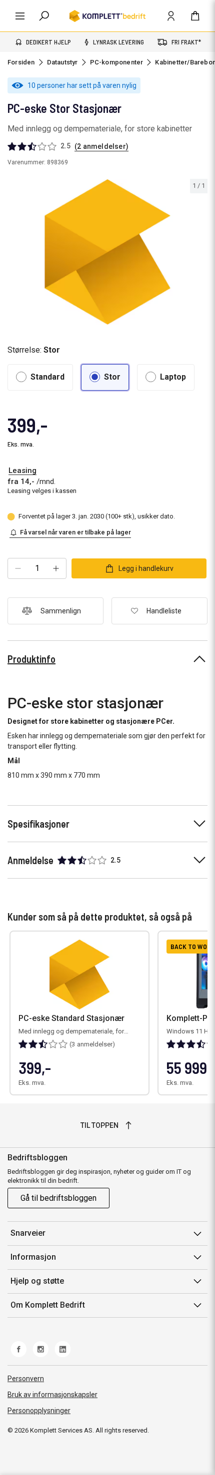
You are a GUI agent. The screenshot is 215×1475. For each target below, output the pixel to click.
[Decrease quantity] (18, 568)
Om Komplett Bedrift (47, 1305)
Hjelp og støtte (37, 1281)
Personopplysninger (39, 1411)
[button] (40, 377)
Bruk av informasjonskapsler (53, 1395)
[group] (108, 252)
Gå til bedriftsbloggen (58, 1198)
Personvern (26, 1379)
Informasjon (33, 1257)
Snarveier (28, 1233)
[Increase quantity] (56, 568)
